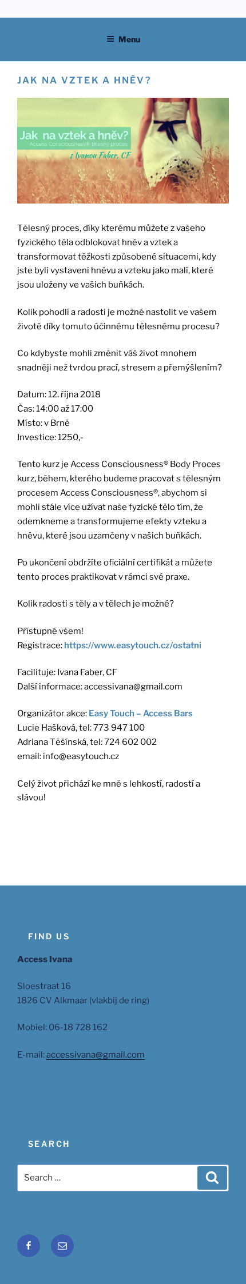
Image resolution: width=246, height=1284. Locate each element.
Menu (129, 39)
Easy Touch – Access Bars (141, 713)
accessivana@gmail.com (95, 1055)
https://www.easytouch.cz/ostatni (132, 645)
